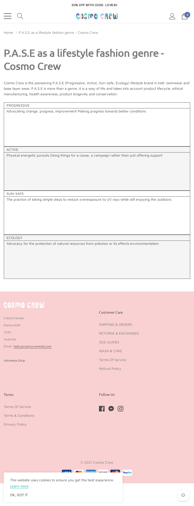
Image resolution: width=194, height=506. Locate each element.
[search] (20, 16)
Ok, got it (19, 495)
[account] (172, 16)
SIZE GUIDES (109, 342)
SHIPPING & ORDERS (115, 324)
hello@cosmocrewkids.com (33, 346)
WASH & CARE (110, 351)
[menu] (7, 16)
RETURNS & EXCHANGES (119, 333)
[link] (24, 305)
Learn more (19, 486)
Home (8, 32)
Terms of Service (112, 360)
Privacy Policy (15, 424)
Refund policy (110, 368)
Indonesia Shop (14, 360)
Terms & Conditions (19, 415)
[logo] (97, 16)
